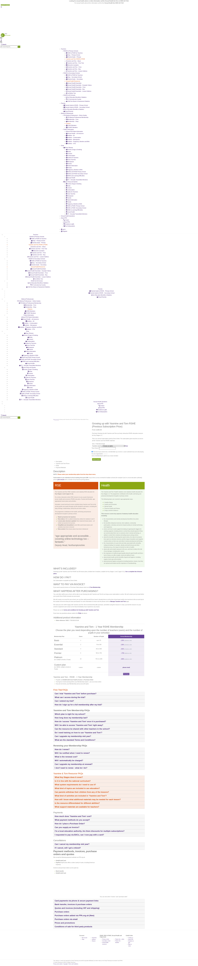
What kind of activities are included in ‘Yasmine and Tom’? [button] (81, 796)
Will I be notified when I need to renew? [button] (72, 753)
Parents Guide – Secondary (75, 79)
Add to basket (96, 459)
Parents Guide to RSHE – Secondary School (77, 107)
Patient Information (68, 129)
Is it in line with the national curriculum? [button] (73, 781)
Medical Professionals (67, 113)
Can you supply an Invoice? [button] (67, 827)
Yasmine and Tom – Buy (74, 69)
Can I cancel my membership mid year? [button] (72, 844)
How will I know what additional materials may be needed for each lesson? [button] (88, 799)
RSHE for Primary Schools (70, 51)
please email (126, 667)
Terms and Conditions (73, 964)
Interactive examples (73, 65)
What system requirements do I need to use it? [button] (75, 785)
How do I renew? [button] (62, 749)
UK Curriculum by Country (74, 99)
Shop (62, 145)
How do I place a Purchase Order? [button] (70, 824)
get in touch (60, 479)
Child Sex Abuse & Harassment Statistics (78, 101)
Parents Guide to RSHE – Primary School (76, 105)
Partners (68, 123)
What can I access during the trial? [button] (70, 697)
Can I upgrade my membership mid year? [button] (73, 736)
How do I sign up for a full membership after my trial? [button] (78, 705)
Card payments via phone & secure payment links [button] (76, 901)
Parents (63, 103)
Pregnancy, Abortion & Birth (74, 169)
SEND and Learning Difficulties (76, 175)
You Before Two (71, 93)
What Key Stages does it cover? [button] (69, 777)
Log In (64, 229)
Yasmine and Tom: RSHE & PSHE (75, 59)
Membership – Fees (73, 119)
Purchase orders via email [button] (66, 919)
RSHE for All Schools (69, 95)
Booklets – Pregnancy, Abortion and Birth (78, 141)
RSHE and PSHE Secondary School (77, 173)
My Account (84, 937)
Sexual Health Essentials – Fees (76, 87)
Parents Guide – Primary (74, 57)
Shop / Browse (69, 147)
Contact (67, 220)
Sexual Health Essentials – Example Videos (79, 85)
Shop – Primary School (73, 55)
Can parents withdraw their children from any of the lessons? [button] (82, 792)
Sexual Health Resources (73, 81)
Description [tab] (59, 461)
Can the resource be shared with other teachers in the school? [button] (82, 729)
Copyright (65, 964)
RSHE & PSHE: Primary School (75, 206)
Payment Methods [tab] (61, 467)
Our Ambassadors (70, 226)
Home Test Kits (71, 159)
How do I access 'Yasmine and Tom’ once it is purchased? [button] (80, 721)
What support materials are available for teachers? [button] (77, 807)
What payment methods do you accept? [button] (72, 820)
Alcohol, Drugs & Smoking (74, 149)
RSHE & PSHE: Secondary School (76, 208)
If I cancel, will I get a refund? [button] (68, 848)
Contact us (130, 937)
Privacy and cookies (57, 964)
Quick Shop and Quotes (70, 181)
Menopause (70, 161)
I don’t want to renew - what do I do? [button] (71, 768)
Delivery (94, 939)
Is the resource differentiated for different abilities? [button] (77, 803)
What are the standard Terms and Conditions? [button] (75, 740)
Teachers (63, 49)
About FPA (64, 218)
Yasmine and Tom (97, 446)
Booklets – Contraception (74, 137)
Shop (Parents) (69, 111)
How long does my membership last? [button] (71, 718)
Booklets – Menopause (73, 139)
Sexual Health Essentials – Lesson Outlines (79, 91)
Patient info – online (119, 939)
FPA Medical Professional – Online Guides (75, 115)
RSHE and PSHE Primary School (76, 171)
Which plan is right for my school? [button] (70, 714)
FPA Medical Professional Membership (77, 117)
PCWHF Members (73, 127)
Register (65, 231)
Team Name (95, 448)
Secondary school (106, 940)
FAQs (79, 613)
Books (69, 151)
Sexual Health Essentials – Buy (76, 89)
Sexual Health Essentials (74, 83)
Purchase (126, 674)
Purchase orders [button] (62, 912)
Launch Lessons (5, 5)
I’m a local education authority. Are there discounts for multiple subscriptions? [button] (90, 831)
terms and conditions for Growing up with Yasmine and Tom (81, 610)
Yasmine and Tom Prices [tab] (62, 463)
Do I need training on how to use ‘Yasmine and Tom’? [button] (78, 733)
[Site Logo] (10, 13)
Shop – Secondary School (74, 77)
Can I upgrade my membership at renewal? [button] (74, 764)
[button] (1, 7)
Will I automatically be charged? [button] (69, 760)
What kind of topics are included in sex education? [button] (77, 788)
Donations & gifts (69, 224)
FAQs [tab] (57, 465)
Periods (69, 167)
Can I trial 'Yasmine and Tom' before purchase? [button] (75, 694)
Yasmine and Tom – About (73, 61)
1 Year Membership (94, 587)
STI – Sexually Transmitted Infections (77, 179)
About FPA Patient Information (74, 131)
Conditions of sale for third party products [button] (73, 927)
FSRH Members (72, 125)
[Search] (19, 47)
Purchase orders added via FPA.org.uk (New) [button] (74, 915)
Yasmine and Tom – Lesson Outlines (77, 71)
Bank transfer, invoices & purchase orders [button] (73, 904)
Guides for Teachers (72, 157)
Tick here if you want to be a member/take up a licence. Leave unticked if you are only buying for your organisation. (118, 452)
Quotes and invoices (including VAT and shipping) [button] (77, 908)
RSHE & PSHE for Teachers (75, 53)
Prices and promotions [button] (65, 923)
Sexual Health (71, 177)
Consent (69, 153)
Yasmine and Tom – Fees (74, 67)
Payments (94, 937)
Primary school (105, 939)
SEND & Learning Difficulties (75, 210)
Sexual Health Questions (68, 216)
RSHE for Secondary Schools (71, 73)
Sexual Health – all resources (75, 133)
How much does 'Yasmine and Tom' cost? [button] (73, 816)
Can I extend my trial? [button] (64, 701)
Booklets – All (71, 135)
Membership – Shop (72, 121)
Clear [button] (126, 446)
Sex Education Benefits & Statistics (76, 97)
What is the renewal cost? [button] (66, 757)
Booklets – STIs (71, 143)
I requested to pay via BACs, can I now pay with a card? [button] (79, 835)
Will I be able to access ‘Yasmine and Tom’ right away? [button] (79, 725)
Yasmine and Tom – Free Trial (75, 63)
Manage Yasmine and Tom (118, 601)
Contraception (71, 155)
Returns (94, 941)
